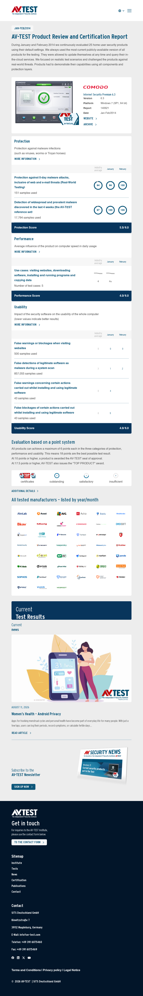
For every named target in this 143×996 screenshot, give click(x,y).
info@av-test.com (30, 934)
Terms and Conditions (26, 970)
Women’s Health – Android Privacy (36, 714)
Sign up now (21, 786)
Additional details (23, 491)
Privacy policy (52, 970)
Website (88, 118)
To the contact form (27, 842)
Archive (88, 124)
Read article (20, 733)
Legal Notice (72, 970)
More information (25, 159)
